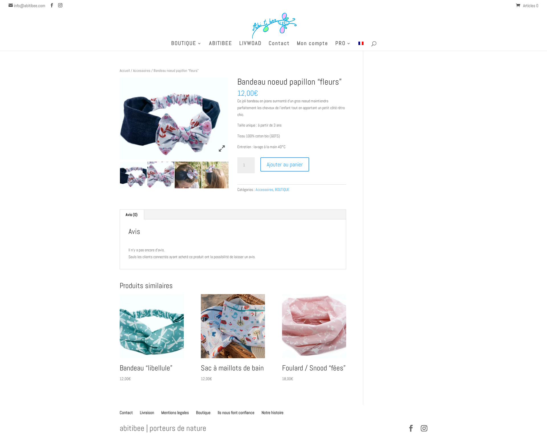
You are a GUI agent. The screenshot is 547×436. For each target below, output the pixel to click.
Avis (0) (132, 214)
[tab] (131, 214)
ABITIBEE (220, 44)
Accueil (125, 70)
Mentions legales (175, 412)
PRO (340, 44)
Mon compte (312, 44)
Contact (279, 44)
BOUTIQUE (183, 44)
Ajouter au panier (285, 164)
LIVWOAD (250, 44)
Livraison (147, 412)
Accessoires (141, 70)
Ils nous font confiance (236, 412)
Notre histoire (272, 412)
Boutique (203, 412)
